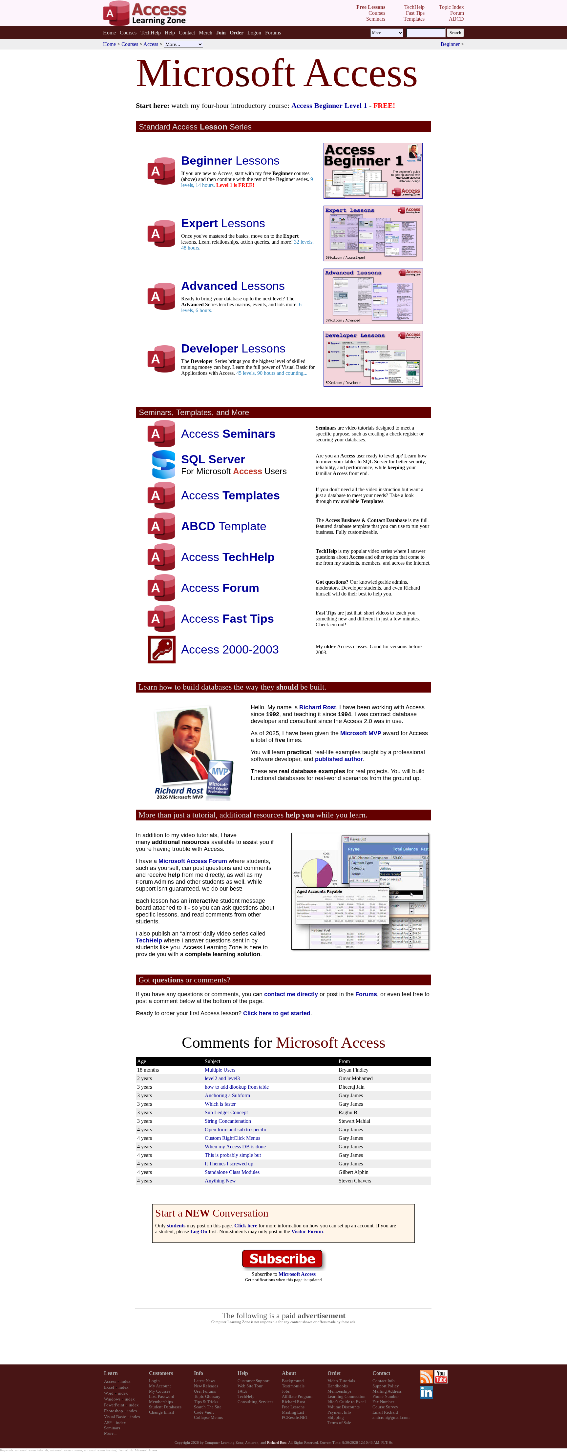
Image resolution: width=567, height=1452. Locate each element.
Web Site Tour (250, 1385)
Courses (128, 32)
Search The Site (207, 1406)
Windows (112, 1399)
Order (334, 1373)
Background (293, 1380)
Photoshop (113, 1410)
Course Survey (385, 1406)
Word (109, 1393)
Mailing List (293, 1412)
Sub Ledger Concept (226, 1112)
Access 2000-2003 (230, 649)
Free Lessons (293, 1406)
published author (339, 759)
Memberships (161, 1401)
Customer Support (254, 1380)
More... (110, 1433)
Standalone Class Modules (232, 1172)
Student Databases (165, 1406)
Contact (187, 32)
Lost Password (161, 1396)
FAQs (242, 1391)
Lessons (230, 160)
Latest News (204, 1380)
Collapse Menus (208, 1417)
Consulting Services (255, 1401)
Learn (111, 1373)
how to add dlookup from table (237, 1087)
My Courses (159, 1391)
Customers (161, 1373)
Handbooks (337, 1385)
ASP (108, 1422)
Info (198, 1373)
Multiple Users (220, 1070)
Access (150, 44)
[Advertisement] (283, 1344)
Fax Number (383, 1401)
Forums (273, 32)
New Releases (206, 1385)
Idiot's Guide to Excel (346, 1401)
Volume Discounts (343, 1406)
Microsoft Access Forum (192, 861)
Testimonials (293, 1385)
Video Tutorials (341, 1380)
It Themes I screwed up (229, 1163)
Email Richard (385, 1412)
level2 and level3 (222, 1078)
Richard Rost (317, 707)
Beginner (450, 44)
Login (154, 1380)
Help (170, 32)
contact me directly (291, 994)
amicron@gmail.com (391, 1417)
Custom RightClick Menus (232, 1138)
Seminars (112, 1427)
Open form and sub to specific (236, 1129)
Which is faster (220, 1104)
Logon (254, 32)
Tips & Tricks (206, 1401)
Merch (205, 32)
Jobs (286, 1391)
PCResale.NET (295, 1417)
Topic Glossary (207, 1396)
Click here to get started (276, 1013)
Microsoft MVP (360, 733)
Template (223, 526)
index (125, 1381)
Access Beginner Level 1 (329, 105)
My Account (160, 1385)
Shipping (335, 1417)
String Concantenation (228, 1121)
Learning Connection (346, 1396)
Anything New (220, 1180)
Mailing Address (387, 1391)
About (289, 1373)
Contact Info (383, 1380)
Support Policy (385, 1385)
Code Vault (204, 1412)
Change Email (161, 1412)
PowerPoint (114, 1404)
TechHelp (150, 32)
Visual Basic (115, 1416)
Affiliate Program (297, 1396)
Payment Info (339, 1412)
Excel (109, 1387)
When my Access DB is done (235, 1146)
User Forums (205, 1391)
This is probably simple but (233, 1155)
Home (109, 32)
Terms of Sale (339, 1422)
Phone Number (385, 1396)
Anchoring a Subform (227, 1095)
